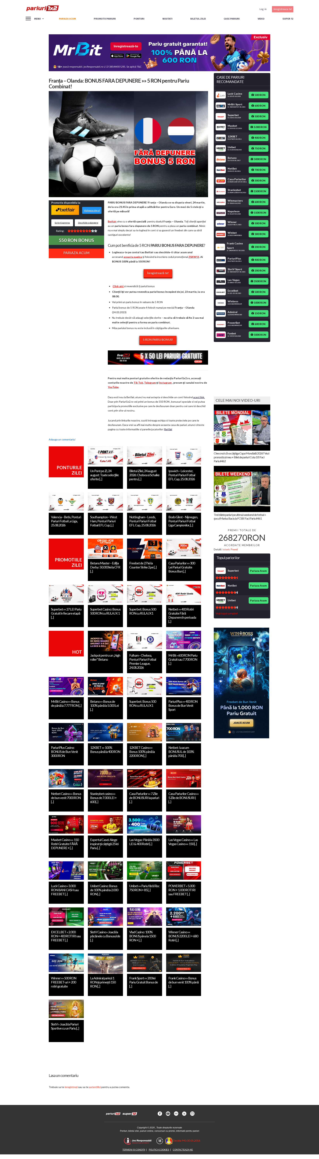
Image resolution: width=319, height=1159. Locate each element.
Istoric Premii (230, 549)
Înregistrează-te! (158, 273)
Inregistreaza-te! (282, 9)
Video (261, 18)
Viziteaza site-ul (92, 210)
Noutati (167, 18)
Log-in (263, 9)
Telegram (150, 382)
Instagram (165, 382)
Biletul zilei (198, 18)
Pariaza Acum (76, 253)
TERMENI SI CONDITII (133, 1149)
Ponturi (139, 18)
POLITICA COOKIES (159, 1149)
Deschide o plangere (88, 222)
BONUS (76, 240)
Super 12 (287, 18)
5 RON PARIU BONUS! (158, 339)
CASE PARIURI (232, 18)
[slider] (82, 230)
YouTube (113, 387)
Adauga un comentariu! (62, 439)
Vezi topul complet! (227, 613)
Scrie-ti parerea (62, 222)
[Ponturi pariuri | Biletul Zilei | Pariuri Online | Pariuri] (42, 9)
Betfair (168, 429)
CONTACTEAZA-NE (183, 1149)
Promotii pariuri (105, 18)
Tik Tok (138, 382)
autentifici (95, 1087)
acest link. (199, 397)
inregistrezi (71, 1087)
